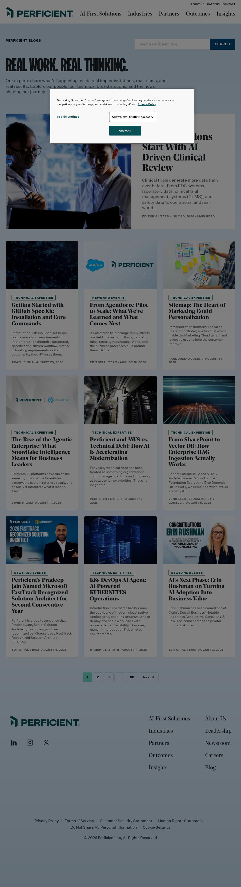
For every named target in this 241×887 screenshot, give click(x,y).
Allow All (125, 130)
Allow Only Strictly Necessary (133, 117)
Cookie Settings (68, 116)
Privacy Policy (147, 104)
